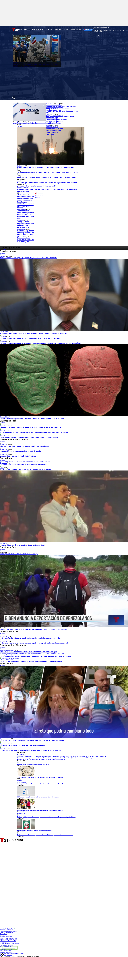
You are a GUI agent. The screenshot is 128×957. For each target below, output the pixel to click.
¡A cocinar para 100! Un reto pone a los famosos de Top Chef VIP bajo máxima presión (32, 740)
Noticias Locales (37, 29)
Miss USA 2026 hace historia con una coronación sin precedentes (24, 446)
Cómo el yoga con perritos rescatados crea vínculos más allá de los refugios (28, 652)
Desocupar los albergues (7, 650)
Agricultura (3, 463)
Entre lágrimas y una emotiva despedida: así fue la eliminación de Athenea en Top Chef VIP (34, 432)
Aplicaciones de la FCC (6, 945)
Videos (66, 29)
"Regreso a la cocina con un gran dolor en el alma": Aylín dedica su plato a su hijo (30, 427)
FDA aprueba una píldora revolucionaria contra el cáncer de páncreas (38, 797)
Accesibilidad (3, 942)
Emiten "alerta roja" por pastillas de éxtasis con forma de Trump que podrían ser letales (32, 419)
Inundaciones (50, 103)
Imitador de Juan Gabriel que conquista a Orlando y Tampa (25, 240)
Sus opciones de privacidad (8, 948)
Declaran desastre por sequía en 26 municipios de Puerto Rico (23, 464)
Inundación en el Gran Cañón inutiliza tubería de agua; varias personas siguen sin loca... (54, 108)
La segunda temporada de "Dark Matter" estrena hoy (19, 456)
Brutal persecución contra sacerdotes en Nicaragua (19, 554)
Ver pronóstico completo (39, 196)
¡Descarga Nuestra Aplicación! (60, 35)
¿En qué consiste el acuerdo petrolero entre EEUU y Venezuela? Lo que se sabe (30, 338)
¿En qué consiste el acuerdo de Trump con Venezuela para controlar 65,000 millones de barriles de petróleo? (40, 343)
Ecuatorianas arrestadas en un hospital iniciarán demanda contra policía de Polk (47, 177)
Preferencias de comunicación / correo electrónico (108, 30)
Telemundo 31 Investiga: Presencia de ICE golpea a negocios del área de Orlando (47, 172)
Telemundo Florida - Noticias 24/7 (25, 123)
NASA (19, 166)
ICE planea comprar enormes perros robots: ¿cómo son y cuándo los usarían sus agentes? (34, 643)
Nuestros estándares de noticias (8, 931)
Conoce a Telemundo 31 (6, 932)
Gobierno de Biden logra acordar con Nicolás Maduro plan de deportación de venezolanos (33, 629)
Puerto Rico (3, 543)
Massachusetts (21, 229)
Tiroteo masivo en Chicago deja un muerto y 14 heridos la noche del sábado (28, 258)
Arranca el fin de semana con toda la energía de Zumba (20, 451)
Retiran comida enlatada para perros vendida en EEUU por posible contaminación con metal (45, 835)
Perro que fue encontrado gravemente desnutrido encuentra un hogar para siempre (31, 661)
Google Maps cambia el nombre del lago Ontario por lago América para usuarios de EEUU (54, 119)
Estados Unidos (21, 209)
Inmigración (20, 220)
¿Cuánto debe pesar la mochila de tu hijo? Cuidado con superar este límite (40, 810)
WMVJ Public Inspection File (8, 941)
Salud (19, 780)
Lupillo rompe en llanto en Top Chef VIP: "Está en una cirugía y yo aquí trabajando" (31, 750)
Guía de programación (6, 955)
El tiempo (49, 29)
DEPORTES (21, 755)
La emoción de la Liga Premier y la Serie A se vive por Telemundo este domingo (41, 759)
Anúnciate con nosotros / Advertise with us (12, 953)
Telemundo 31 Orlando (6, 929)
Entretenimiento (76, 29)
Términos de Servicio (6, 936)
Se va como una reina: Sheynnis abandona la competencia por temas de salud (29, 437)
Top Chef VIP (4, 425)
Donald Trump (4, 331)
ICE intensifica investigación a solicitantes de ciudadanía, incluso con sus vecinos (30, 638)
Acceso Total (21, 194)
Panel (94, 29)
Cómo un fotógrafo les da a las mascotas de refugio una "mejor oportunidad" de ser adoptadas (35, 656)
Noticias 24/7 (88, 29)
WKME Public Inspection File (8, 939)
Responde (58, 29)
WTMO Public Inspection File (8, 938)
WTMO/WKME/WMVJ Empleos (9, 943)
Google (48, 114)
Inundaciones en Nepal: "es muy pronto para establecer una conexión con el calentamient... (54, 130)
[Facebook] (41, 870)
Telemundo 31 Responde (26, 35)
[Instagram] (41, 898)
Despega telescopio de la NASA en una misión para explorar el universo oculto (46, 167)
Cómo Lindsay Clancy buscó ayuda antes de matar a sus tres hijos (25, 232)
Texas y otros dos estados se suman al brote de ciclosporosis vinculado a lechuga (42, 784)
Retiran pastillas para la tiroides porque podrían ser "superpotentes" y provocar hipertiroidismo (46, 817)
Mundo (48, 125)
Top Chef (14, 35)
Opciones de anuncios (6, 952)
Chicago (2, 256)
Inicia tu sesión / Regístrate (101, 27)
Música (2, 468)
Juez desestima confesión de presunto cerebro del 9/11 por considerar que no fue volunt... (25, 214)
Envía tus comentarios (6, 949)
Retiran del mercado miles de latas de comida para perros (34, 830)
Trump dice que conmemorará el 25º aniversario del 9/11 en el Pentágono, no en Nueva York (34, 333)
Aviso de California (5, 950)
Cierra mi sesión (98, 31)
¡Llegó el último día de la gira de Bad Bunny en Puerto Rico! (22, 545)
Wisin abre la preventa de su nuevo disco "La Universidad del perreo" (26, 469)
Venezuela (3, 336)
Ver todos (4, 249)
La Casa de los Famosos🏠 (7, 928)
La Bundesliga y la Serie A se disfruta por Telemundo (33, 764)
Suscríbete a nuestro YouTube (42, 35)
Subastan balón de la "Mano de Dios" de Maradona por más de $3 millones (40, 777)
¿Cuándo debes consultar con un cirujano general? (36, 186)
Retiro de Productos (22, 187)
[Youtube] (41, 927)
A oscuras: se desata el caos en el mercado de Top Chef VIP (22, 745)
